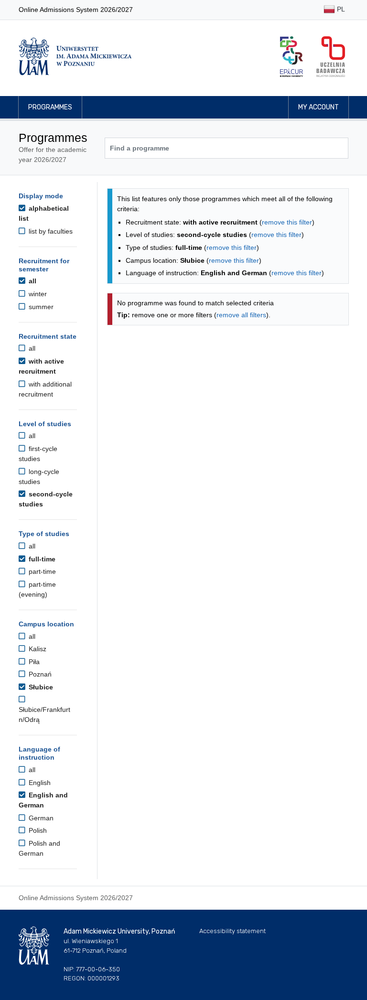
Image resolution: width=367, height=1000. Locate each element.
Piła (33, 662)
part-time (41, 571)
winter (37, 294)
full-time (41, 559)
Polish (37, 830)
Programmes (50, 107)
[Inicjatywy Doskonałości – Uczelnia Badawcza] (330, 56)
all (31, 281)
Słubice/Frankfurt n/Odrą (44, 714)
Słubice (40, 687)
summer (40, 307)
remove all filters (241, 315)
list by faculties (50, 231)
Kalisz (36, 649)
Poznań (39, 674)
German (40, 818)
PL (340, 9)
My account (318, 107)
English (39, 782)
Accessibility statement (232, 931)
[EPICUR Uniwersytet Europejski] (291, 56)
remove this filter (287, 222)
